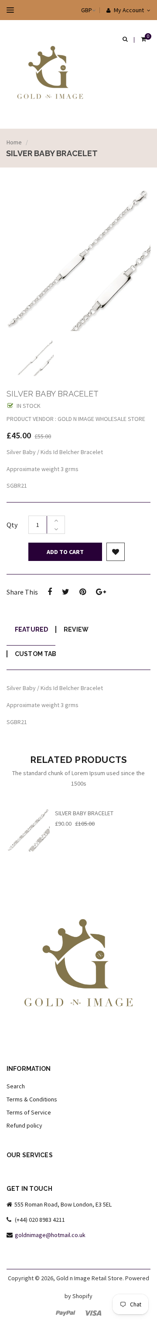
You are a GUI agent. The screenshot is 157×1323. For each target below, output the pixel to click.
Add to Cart (65, 552)
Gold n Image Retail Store (89, 1278)
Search (16, 1086)
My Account (128, 10)
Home (14, 142)
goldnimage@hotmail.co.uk (50, 1235)
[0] (143, 39)
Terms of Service (29, 1112)
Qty (12, 524)
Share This (22, 592)
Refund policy (24, 1125)
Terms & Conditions (32, 1099)
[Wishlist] (115, 552)
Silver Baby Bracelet (84, 813)
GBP (77, 10)
